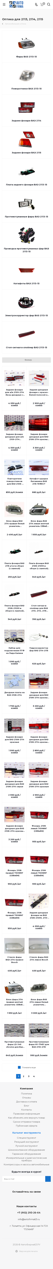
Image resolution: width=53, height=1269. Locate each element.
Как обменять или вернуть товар (26, 1117)
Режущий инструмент (26, 1141)
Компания (26, 1088)
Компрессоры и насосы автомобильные (26, 1164)
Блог (26, 1105)
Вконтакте (19, 1198)
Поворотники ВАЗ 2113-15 (26, 88)
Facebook (26, 1198)
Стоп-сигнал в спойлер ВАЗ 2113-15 (26, 347)
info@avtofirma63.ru (29, 1219)
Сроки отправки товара (26, 1121)
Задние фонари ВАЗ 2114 (26, 120)
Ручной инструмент (27, 1145)
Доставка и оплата (26, 1101)
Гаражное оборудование (26, 1154)
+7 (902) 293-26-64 (28, 1212)
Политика (26, 1093)
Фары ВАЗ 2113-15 (26, 56)
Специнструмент (26, 1137)
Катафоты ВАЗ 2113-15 (26, 283)
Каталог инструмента (26, 1132)
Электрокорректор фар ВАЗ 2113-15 (26, 315)
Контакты (26, 1109)
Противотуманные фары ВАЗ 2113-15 (26, 216)
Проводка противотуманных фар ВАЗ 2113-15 (26, 250)
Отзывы (26, 1097)
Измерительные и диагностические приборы (26, 1159)
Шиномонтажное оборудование (26, 1149)
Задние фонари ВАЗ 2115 (26, 152)
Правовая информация (26, 1113)
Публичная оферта (26, 1125)
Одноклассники (33, 1198)
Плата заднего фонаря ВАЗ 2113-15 (26, 184)
